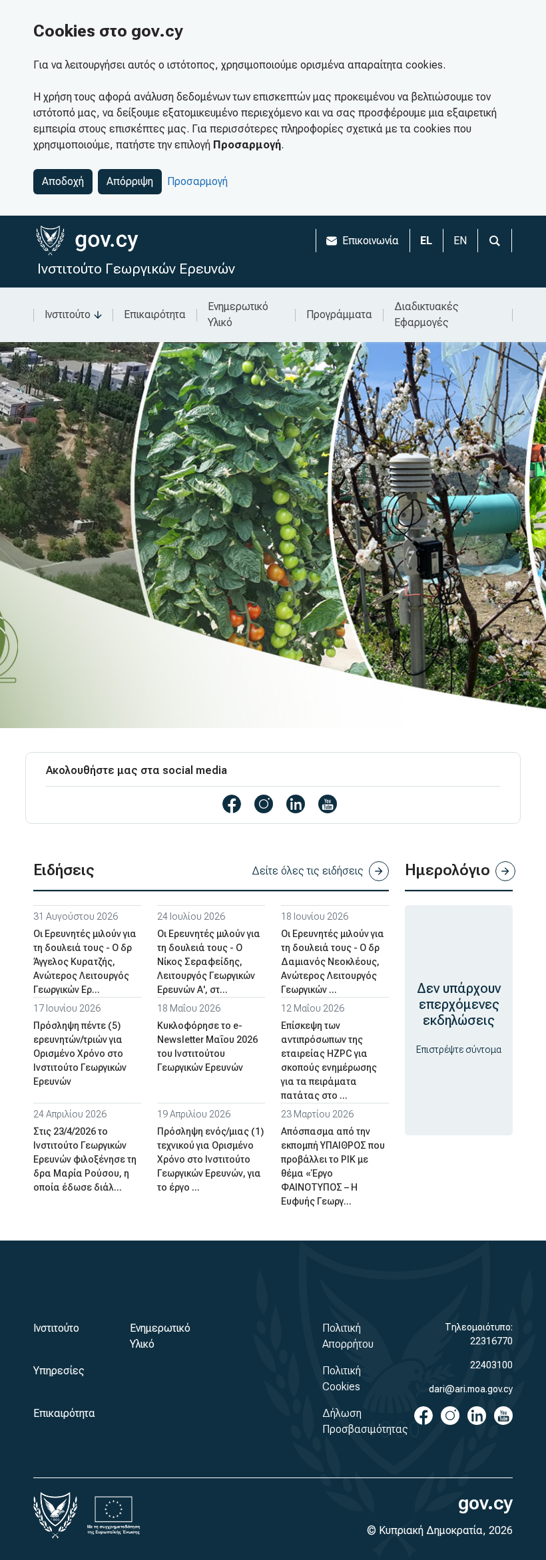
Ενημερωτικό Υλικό (238, 314)
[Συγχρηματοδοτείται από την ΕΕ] (113, 1515)
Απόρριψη (130, 181)
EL (426, 240)
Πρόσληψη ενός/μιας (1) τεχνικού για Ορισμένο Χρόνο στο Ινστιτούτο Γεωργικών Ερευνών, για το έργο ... (210, 1159)
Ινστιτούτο (68, 314)
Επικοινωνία (370, 240)
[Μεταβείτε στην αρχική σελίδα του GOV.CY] (86, 241)
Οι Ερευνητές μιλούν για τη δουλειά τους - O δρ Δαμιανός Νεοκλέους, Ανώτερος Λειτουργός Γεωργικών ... (332, 961)
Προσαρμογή (197, 181)
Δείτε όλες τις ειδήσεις (308, 871)
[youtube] (327, 804)
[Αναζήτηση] (495, 240)
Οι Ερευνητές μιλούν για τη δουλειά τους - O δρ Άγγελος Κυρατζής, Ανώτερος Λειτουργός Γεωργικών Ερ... (84, 961)
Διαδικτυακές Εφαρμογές (426, 314)
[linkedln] (295, 804)
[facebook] (231, 804)
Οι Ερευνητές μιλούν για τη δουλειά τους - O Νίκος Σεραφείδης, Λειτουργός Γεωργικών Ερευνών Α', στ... (208, 961)
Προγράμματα (339, 314)
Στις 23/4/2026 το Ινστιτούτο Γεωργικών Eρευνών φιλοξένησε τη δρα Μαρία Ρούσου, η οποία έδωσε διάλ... (84, 1159)
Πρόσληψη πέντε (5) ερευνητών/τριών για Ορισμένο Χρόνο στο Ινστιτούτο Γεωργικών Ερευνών (80, 1053)
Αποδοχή (63, 181)
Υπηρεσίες (59, 1370)
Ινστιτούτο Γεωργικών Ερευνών (136, 268)
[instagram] (263, 804)
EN (460, 240)
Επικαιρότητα (155, 314)
